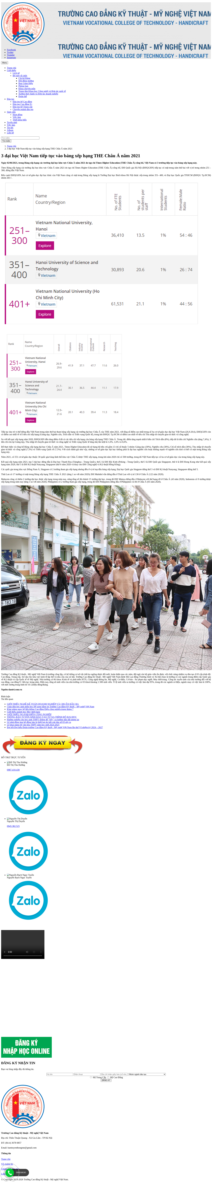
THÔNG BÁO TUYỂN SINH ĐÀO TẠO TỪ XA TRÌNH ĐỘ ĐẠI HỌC (42, 717)
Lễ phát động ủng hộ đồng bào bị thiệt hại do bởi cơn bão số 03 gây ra (39, 722)
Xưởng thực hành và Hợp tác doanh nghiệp (38, 94)
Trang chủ (11, 146)
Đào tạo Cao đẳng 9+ (22, 104)
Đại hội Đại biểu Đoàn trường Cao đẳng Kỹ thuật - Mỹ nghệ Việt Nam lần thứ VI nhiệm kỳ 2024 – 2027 (55, 727)
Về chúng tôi (7, 1164)
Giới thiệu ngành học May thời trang (23, 712)
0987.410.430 (13, 770)
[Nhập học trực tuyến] (26, 1057)
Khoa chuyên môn (26, 88)
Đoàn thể (22, 96)
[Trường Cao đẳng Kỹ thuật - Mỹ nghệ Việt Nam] (22, 45)
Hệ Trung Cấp (99, 1077)
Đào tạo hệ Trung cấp (22, 107)
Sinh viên (11, 112)
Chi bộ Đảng (24, 78)
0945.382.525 (13, 826)
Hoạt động (17, 114)
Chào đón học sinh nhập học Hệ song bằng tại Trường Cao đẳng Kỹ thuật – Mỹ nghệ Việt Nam (50, 706)
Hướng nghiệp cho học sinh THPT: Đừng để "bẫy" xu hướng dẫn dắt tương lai (43, 719)
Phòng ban (23, 86)
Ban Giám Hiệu (25, 83)
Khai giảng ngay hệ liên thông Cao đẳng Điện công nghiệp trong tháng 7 (40, 709)
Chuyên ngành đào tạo (23, 109)
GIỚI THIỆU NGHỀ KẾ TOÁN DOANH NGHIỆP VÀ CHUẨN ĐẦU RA (43, 704)
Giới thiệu (11, 70)
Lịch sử (16, 73)
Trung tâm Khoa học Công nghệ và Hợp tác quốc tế (42, 91)
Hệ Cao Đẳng (116, 1077)
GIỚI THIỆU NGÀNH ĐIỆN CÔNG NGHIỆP (29, 714)
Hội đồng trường (26, 81)
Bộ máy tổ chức (20, 75)
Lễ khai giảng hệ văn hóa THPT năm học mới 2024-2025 (33, 725)
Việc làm (17, 117)
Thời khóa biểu (20, 120)
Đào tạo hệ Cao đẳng (22, 101)
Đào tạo (10, 99)
